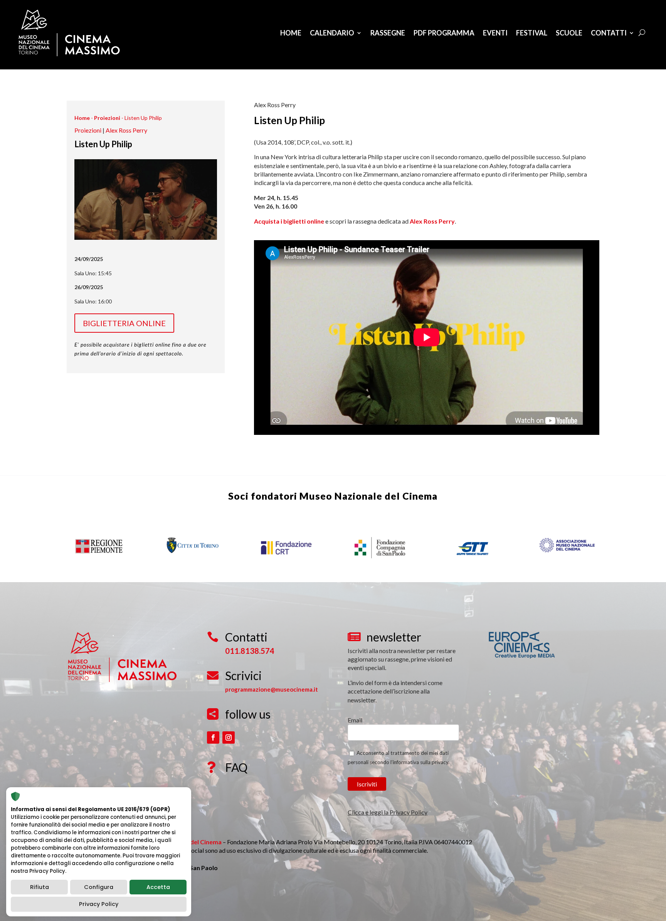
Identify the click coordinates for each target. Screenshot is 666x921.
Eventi (495, 33)
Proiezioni (107, 117)
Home (290, 33)
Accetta (158, 887)
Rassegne (387, 33)
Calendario (332, 33)
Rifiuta (39, 887)
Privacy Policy (98, 904)
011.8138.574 (249, 650)
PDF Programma (444, 33)
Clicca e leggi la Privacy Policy (387, 812)
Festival (531, 33)
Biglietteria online (124, 323)
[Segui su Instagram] (228, 737)
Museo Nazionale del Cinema (368, 496)
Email (355, 720)
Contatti (609, 33)
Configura (98, 887)
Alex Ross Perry (126, 130)
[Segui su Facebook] (213, 737)
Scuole (569, 33)
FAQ (236, 767)
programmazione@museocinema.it (271, 689)
